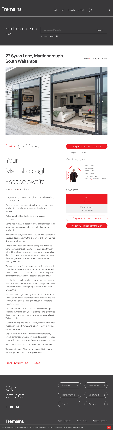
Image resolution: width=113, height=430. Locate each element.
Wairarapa (93, 404)
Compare (72, 153)
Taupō (65, 404)
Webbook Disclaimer (100, 421)
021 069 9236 (89, 171)
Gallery (11, 146)
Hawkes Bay (94, 385)
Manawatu (94, 394)
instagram (96, 179)
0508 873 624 (89, 173)
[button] (10, 101)
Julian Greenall (89, 166)
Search (100, 30)
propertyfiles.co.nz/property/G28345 (28, 352)
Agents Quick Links (64, 421)
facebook (88, 179)
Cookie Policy (78, 427)
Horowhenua (68, 394)
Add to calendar (87, 210)
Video (34, 146)
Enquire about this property (86, 146)
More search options (48, 36)
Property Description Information (86, 225)
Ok (109, 427)
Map (23, 146)
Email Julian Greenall (91, 176)
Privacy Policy (82, 421)
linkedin (103, 179)
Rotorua (66, 385)
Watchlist (82, 153)
